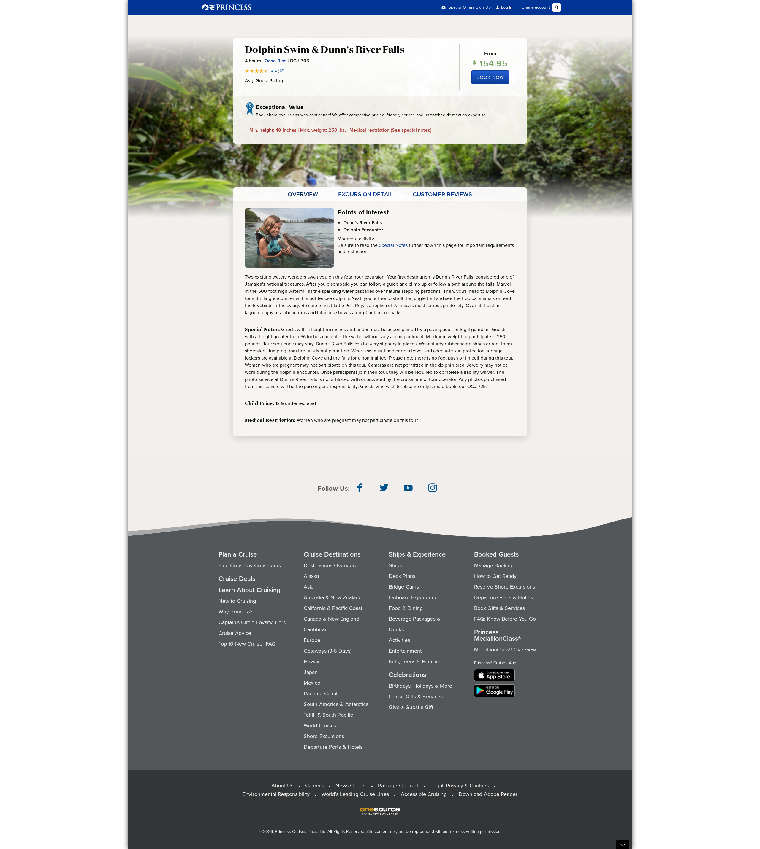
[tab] (303, 194)
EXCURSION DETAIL (365, 194)
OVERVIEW (303, 194)
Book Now (490, 77)
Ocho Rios (275, 60)
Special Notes (393, 245)
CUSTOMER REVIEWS (442, 194)
